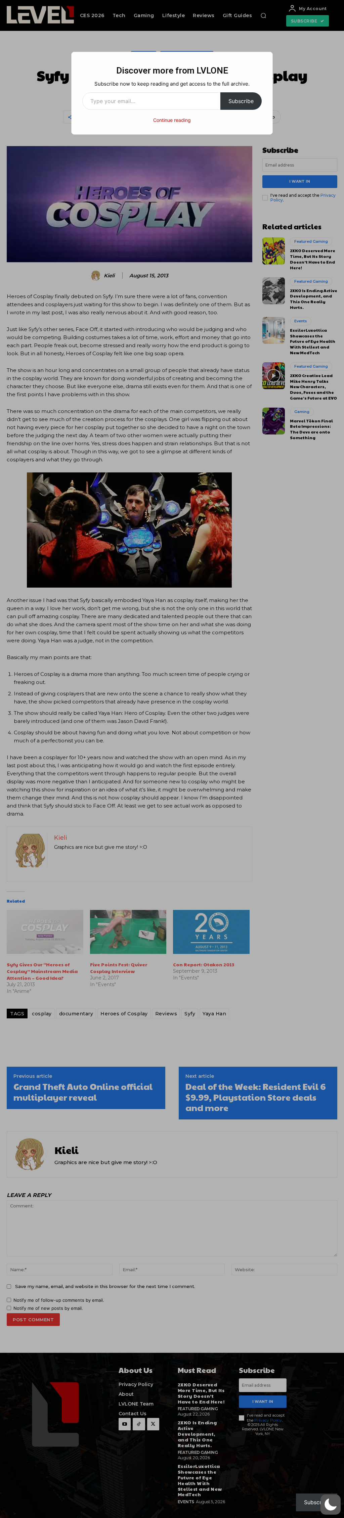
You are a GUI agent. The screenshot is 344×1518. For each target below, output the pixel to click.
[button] (330, 1504)
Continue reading (172, 120)
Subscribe (241, 101)
